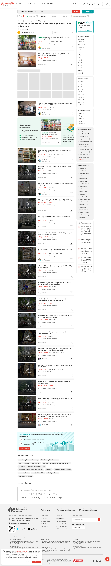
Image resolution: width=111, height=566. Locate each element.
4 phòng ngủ (81, 121)
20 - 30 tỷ (80, 65)
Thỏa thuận (81, 39)
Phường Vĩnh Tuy (83, 144)
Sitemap (43, 529)
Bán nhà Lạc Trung (82, 191)
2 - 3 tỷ (79, 52)
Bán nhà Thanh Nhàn (83, 202)
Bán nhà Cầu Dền (82, 168)
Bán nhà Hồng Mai (82, 186)
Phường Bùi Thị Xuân (84, 136)
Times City (48, 469)
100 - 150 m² (81, 92)
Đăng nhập (90, 4)
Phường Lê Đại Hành (84, 147)
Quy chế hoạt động (61, 521)
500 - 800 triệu (81, 44)
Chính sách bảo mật (61, 526)
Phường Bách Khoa (84, 152)
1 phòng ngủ (81, 113)
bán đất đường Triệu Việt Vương (49, 460)
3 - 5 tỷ (79, 55)
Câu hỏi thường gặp (46, 524)
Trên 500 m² (81, 105)
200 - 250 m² (81, 97)
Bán (18, 21)
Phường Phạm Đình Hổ (85, 141)
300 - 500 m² (81, 102)
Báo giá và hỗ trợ (45, 521)
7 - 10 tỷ (80, 60)
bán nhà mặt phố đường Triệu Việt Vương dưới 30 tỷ (32, 466)
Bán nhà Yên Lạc (82, 207)
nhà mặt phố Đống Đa (52, 473)
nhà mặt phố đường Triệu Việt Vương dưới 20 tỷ (31, 469)
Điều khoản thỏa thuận (62, 524)
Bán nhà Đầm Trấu (82, 217)
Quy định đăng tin (60, 518)
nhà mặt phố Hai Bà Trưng (25, 476)
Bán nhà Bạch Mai (82, 178)
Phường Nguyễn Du (84, 139)
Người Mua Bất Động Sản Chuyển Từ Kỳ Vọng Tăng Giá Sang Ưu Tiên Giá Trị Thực (86, 241)
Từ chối (27, 562)
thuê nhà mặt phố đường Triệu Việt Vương (29, 463)
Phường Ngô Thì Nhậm (85, 149)
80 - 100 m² (81, 89)
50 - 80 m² (80, 86)
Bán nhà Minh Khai (82, 176)
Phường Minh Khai (84, 154)
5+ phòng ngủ (81, 123)
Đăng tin (106, 4)
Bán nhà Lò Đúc (82, 189)
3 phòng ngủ (81, 118)
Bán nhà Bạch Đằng (83, 210)
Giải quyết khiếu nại (61, 529)
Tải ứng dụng (76, 4)
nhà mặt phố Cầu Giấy (37, 473)
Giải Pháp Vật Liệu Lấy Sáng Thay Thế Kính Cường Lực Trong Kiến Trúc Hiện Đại (86, 251)
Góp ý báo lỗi (44, 526)
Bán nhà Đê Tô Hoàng (83, 215)
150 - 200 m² (81, 94)
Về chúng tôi (44, 518)
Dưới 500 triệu (81, 42)
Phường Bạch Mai (83, 134)
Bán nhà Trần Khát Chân (84, 184)
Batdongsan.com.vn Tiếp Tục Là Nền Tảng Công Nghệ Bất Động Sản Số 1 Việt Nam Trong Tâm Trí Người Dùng (86, 231)
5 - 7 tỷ (79, 57)
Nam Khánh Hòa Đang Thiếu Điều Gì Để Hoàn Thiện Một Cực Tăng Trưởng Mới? (86, 269)
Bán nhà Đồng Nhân (83, 171)
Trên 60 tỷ (80, 73)
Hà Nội (22, 21)
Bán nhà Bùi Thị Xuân (83, 173)
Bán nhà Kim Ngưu (82, 181)
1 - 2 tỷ (79, 49)
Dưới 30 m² (80, 81)
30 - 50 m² (80, 84)
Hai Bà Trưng (28, 21)
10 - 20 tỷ (80, 62)
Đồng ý (36, 562)
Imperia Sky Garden (24, 473)
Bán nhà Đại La (81, 194)
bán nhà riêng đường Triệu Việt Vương (28, 460)
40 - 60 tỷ (80, 70)
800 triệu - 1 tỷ (81, 47)
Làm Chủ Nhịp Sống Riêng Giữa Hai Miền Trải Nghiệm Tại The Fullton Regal (86, 260)
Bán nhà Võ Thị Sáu (83, 204)
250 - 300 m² (81, 99)
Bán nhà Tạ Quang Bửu (83, 212)
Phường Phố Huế (83, 157)
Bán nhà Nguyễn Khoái (83, 197)
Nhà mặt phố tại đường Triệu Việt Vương (43, 21)
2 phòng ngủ (81, 116)
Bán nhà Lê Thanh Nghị (84, 199)
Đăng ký (98, 4)
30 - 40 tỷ (80, 68)
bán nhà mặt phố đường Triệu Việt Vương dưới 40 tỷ (56, 463)
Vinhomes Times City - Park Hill (63, 469)
